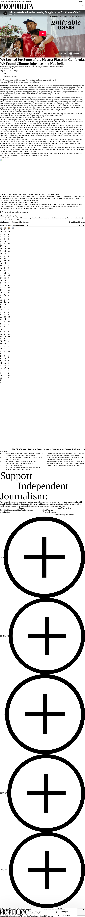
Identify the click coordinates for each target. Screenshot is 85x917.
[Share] (2, 74)
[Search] (83, 5)
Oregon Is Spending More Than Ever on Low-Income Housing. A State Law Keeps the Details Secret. (65, 454)
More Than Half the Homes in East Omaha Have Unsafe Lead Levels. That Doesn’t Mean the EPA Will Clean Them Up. (1, 306)
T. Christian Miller (6, 212)
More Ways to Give (64, 508)
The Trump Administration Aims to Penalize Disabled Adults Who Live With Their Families (22, 468)
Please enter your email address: (53, 909)
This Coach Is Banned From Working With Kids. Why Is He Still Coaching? (23, 458)
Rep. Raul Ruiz (70, 147)
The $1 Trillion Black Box (13, 465)
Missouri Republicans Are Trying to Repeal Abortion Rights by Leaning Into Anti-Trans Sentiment (22, 454)
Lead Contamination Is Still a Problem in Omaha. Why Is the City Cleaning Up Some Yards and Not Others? (5, 298)
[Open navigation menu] (79, 5)
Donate (80, 2)
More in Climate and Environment (13, 225)
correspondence (75, 196)
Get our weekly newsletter (63, 515)
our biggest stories (11, 82)
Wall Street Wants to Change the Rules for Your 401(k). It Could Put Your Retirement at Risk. (66, 458)
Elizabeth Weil (7, 69)
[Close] (83, 909)
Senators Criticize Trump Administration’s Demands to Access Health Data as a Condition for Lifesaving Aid (65, 462)
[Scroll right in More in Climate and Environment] (83, 225)
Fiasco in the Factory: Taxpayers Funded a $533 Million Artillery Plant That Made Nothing (20, 462)
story (29, 112)
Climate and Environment (20, 222)
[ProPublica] (16, 7)
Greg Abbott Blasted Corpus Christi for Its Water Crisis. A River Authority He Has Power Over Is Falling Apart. (9, 303)
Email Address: (47, 510)
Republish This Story (77, 222)
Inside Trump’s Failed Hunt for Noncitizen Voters (64, 465)
